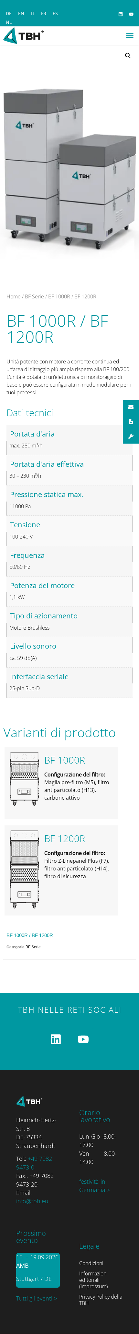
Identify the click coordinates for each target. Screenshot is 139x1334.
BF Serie (34, 296)
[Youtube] (131, 14)
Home (13, 296)
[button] (130, 36)
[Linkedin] (120, 14)
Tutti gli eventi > (36, 1298)
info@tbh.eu (32, 1201)
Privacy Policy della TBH (100, 1300)
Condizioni (91, 1263)
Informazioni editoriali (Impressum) (93, 1280)
